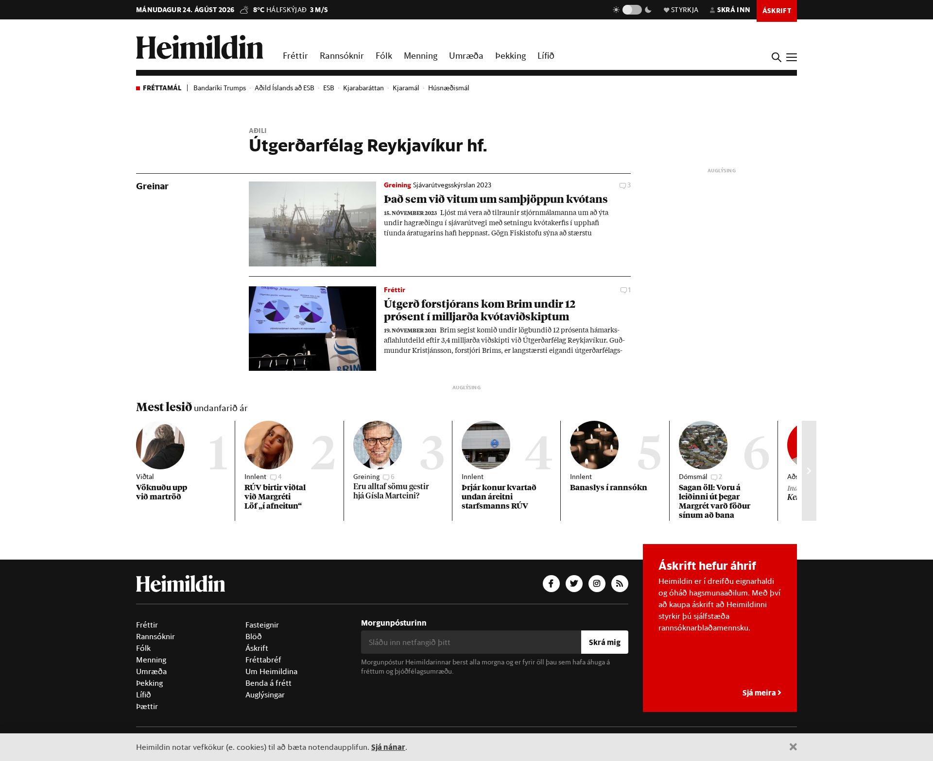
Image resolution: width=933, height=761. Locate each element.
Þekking (510, 55)
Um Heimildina (271, 671)
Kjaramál (406, 87)
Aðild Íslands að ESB (284, 87)
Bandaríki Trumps (219, 87)
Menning (420, 55)
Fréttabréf (263, 659)
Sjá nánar (388, 747)
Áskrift (256, 648)
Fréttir (295, 55)
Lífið (545, 55)
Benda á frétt (268, 683)
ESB (328, 87)
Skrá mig (605, 642)
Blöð (253, 636)
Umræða (466, 55)
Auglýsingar (265, 694)
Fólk (384, 55)
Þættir (147, 706)
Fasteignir (262, 624)
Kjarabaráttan (363, 87)
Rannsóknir (342, 55)
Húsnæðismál (448, 87)
